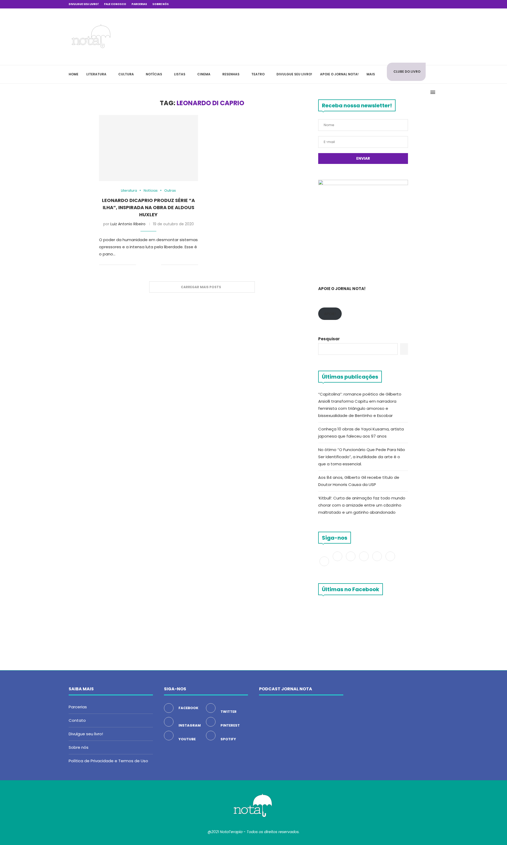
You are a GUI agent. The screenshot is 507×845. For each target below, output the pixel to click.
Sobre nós (160, 4)
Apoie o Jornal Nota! (339, 74)
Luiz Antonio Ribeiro (127, 224)
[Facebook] (416, 4)
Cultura (126, 74)
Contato (77, 720)
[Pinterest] (364, 561)
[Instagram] (351, 561)
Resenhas (231, 74)
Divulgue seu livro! (84, 4)
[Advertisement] (359, 36)
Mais (371, 74)
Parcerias (139, 4)
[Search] (435, 74)
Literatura (96, 74)
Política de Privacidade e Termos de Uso (108, 761)
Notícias (154, 74)
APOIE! (330, 313)
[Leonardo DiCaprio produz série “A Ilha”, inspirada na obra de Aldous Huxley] (148, 148)
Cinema (203, 74)
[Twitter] (338, 561)
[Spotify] (390, 561)
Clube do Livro (406, 71)
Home (73, 74)
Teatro (258, 74)
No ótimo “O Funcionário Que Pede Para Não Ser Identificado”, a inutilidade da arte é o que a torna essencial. (361, 457)
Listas (179, 74)
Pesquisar (329, 339)
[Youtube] (377, 561)
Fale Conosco (115, 4)
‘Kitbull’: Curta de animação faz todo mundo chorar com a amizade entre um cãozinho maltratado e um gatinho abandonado (361, 505)
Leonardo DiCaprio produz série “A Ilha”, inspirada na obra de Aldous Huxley (148, 207)
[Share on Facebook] (143, 265)
